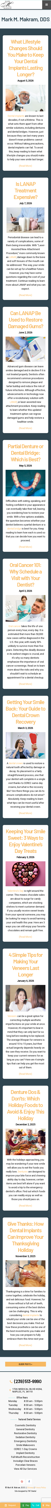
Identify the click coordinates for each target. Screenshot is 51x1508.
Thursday (13, 1413)
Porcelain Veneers (25, 1464)
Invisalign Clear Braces (25, 1460)
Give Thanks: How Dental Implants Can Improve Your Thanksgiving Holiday (25, 1236)
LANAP (12, 257)
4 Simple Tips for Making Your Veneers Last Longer (26, 964)
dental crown (16, 763)
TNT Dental (32, 1491)
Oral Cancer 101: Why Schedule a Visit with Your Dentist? (25, 574)
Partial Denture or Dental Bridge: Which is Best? (25, 452)
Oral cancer (14, 626)
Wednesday (14, 1409)
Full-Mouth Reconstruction (25, 1457)
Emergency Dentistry (25, 1441)
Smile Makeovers (25, 1445)
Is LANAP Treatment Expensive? (25, 190)
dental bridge (14, 528)
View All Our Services (25, 1468)
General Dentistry (25, 1429)
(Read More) (25, 165)
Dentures (23, 1171)
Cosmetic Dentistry (25, 1425)
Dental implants (16, 115)
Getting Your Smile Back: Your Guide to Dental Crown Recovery (25, 712)
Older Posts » (25, 1364)
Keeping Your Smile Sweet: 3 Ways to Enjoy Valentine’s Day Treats (25, 841)
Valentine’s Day (15, 890)
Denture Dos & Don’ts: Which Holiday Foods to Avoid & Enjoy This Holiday (25, 1105)
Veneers (12, 1016)
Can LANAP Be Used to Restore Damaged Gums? (25, 319)
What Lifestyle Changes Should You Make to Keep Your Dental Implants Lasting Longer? (25, 57)
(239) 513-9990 (27, 1381)
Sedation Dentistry (25, 1437)
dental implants (31, 1315)
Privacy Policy (40, 1487)
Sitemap (30, 1487)
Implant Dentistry (25, 1453)
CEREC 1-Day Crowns (25, 1449)
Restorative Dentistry (25, 1433)
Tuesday (13, 1405)
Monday (12, 1401)
